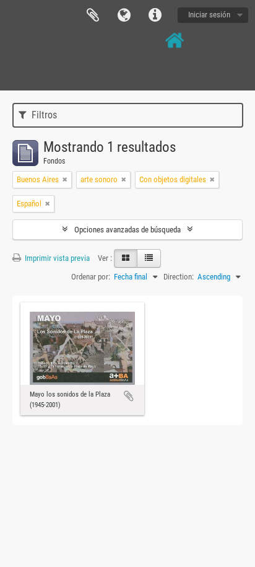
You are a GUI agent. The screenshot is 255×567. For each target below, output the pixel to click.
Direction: (178, 276)
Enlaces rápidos (154, 15)
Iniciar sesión (209, 14)
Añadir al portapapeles (129, 396)
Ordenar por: (90, 276)
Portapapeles (92, 15)
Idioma (123, 15)
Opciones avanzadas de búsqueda (127, 229)
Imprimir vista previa (56, 258)
